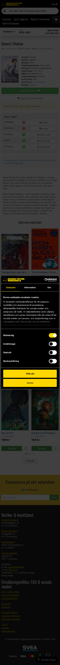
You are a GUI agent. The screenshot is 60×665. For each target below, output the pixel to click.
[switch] (53, 344)
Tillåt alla (30, 373)
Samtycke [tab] (11, 287)
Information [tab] (30, 287)
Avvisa (30, 383)
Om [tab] (49, 287)
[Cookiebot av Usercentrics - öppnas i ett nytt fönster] (44, 280)
